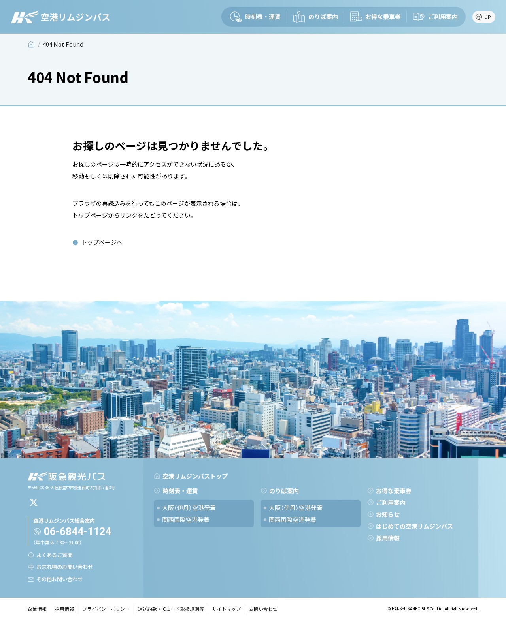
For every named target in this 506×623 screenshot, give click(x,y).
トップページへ (102, 242)
